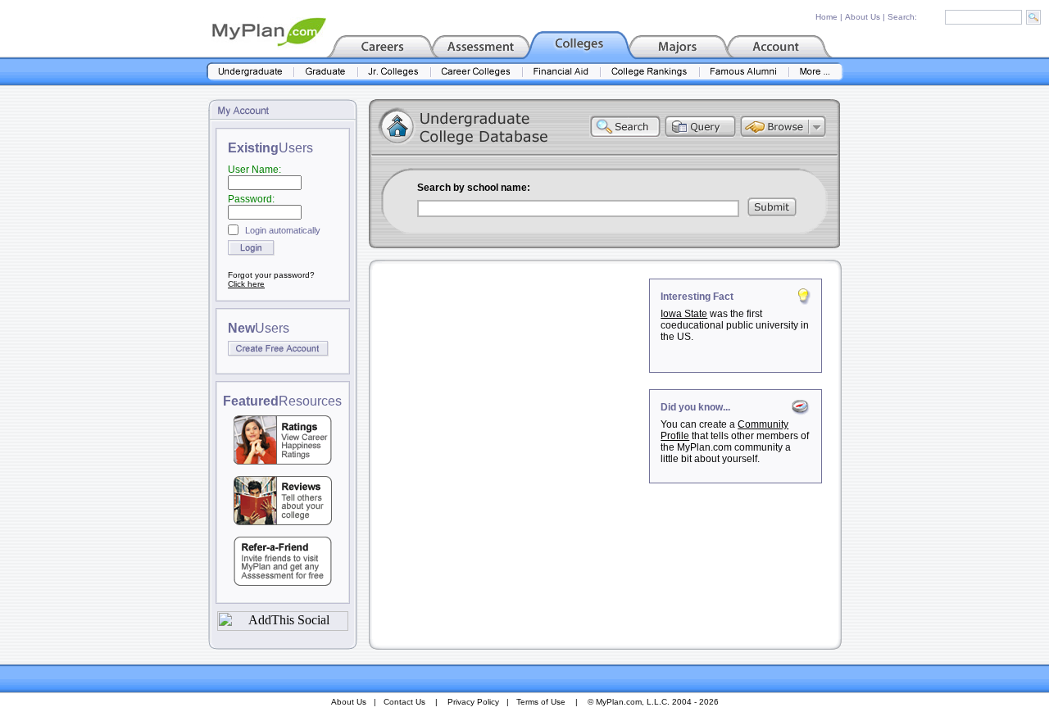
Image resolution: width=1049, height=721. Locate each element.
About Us (862, 16)
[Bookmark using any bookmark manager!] (282, 626)
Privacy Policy (473, 701)
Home (826, 16)
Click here (246, 283)
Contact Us (404, 701)
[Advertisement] (510, 381)
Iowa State (684, 314)
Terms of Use (540, 701)
